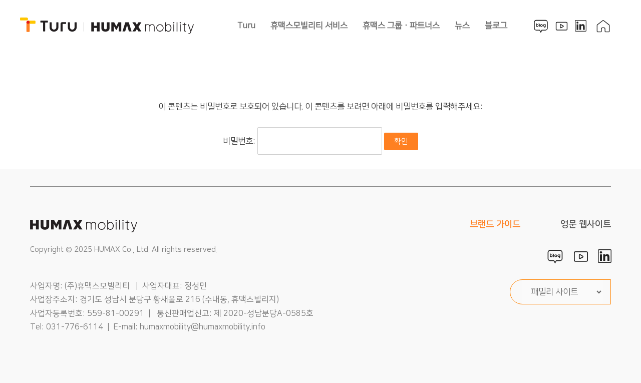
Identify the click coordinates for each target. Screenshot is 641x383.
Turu (246, 25)
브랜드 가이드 (495, 224)
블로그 (496, 25)
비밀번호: (240, 141)
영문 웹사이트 (585, 224)
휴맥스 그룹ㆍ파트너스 (401, 25)
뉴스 (462, 25)
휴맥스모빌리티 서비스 (309, 25)
